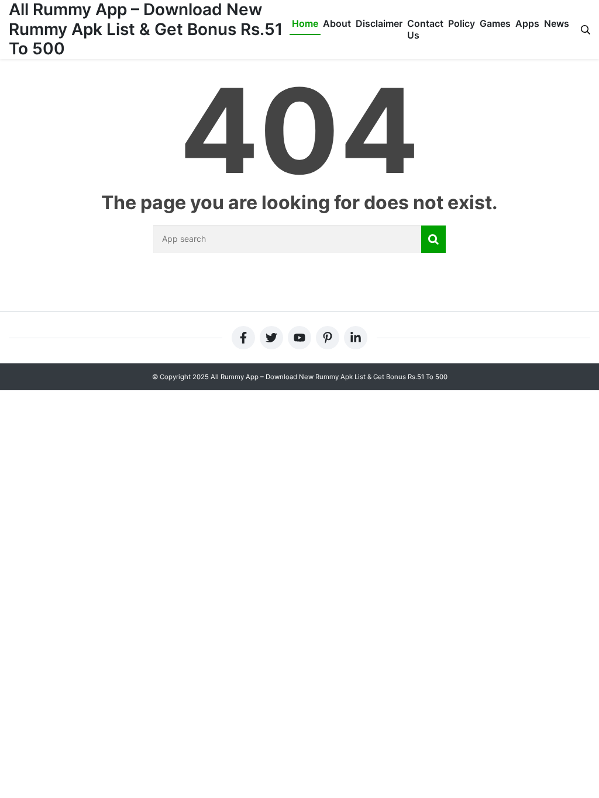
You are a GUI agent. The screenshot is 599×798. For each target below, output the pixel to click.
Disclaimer (379, 23)
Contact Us (425, 29)
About (337, 23)
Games (495, 23)
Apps (527, 23)
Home (305, 23)
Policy (461, 23)
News (556, 23)
